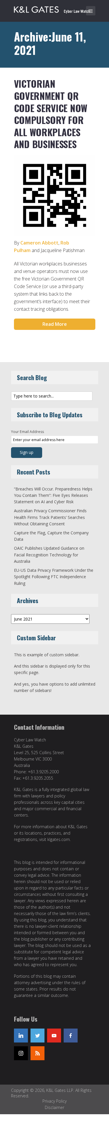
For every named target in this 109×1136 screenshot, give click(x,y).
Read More (54, 324)
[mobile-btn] (90, 10)
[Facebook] (71, 1035)
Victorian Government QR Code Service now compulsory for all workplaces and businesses (50, 114)
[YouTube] (54, 1035)
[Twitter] (37, 1035)
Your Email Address (27, 431)
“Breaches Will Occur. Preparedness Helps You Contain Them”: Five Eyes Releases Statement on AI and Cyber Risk (53, 495)
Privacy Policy (54, 1101)
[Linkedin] (21, 1035)
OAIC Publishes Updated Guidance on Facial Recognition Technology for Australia (49, 554)
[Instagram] (21, 1053)
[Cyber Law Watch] (56, 8)
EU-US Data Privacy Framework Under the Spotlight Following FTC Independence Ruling (53, 576)
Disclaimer (54, 1107)
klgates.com (58, 839)
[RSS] (37, 1053)
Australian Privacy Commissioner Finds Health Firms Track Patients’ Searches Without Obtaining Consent (50, 517)
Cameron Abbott (39, 243)
